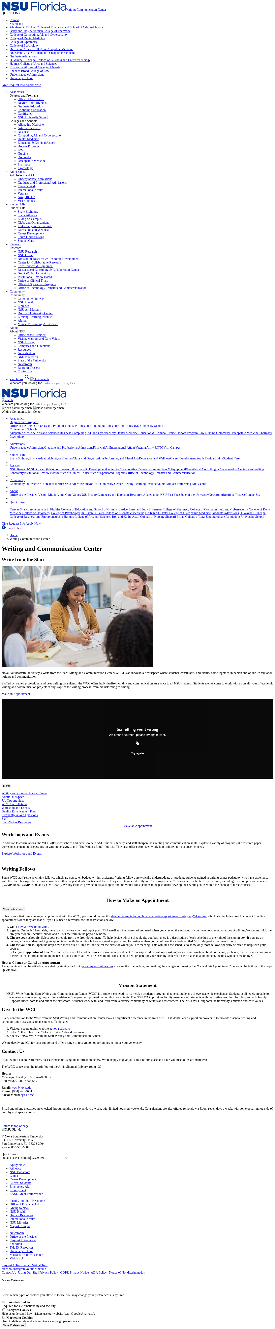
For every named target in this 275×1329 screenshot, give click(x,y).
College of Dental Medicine (27, 38)
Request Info (17, 85)
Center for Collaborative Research (39, 262)
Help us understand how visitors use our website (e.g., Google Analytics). (48, 1311)
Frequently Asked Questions (20, 815)
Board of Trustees (29, 367)
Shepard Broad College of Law (30, 71)
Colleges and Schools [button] (23, 429)
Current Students (20, 1183)
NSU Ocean (25, 255)
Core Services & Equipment (35, 266)
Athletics (15, 1168)
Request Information (23, 1240)
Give (5, 85)
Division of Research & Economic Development (48, 258)
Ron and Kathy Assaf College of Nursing (36, 67)
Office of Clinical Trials (33, 280)
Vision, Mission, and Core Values (39, 338)
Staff (5, 818)
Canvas (14, 20)
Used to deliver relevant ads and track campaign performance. (41, 1319)
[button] (29, 379)
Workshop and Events (16, 807)
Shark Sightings (28, 211)
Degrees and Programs (32, 102)
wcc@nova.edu (21, 1087)
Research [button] (15, 244)
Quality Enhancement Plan (19, 811)
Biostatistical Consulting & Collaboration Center (48, 269)
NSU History (26, 342)
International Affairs (30, 190)
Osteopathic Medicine (31, 160)
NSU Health (26, 302)
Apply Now (33, 85)
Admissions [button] (17, 171)
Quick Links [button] (18, 502)
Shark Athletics (27, 215)
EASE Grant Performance (26, 1194)
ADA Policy (99, 1272)
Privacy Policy (48, 1272)
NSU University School (33, 117)
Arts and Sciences (29, 128)
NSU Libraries (19, 1222)
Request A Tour (12, 1265)
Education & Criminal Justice (36, 142)
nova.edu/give (61, 1028)
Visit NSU (16, 1258)
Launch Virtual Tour (35, 1265)
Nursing (23, 153)
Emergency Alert (20, 1186)
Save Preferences (13, 1325)
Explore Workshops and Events (22, 853)
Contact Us (25, 371)
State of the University (32, 360)
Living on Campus (29, 219)
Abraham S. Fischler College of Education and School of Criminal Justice (56, 27)
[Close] (3, 1289)
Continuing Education (32, 110)
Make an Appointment (16, 694)
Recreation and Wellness (33, 229)
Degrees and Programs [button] (24, 422)
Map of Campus (20, 1226)
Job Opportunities (13, 800)
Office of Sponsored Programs (37, 284)
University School (21, 78)
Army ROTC (26, 197)
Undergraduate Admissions (27, 74)
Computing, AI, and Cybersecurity (40, 135)
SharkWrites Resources (16, 822)
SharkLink (16, 23)
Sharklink (16, 1244)
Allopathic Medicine (31, 124)
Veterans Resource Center (26, 1254)
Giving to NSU (19, 1208)
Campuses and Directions (34, 346)
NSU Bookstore (20, 1172)
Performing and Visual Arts (35, 226)
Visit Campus (26, 200)
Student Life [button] (17, 204)
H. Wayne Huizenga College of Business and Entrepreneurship (50, 60)
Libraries (23, 306)
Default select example (16, 1157)
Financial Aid (26, 186)
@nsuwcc (27, 1095)
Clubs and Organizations (33, 222)
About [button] (14, 327)
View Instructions (13, 909)
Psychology (25, 168)
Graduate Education (30, 106)
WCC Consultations (14, 804)
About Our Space (13, 797)
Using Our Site (27, 1272)
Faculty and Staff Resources (27, 1200)
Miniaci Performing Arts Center (38, 324)
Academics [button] (17, 92)
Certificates (25, 113)
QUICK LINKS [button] (12, 13)
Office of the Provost (31, 99)
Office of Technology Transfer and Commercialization (52, 288)
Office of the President (32, 335)
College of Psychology (24, 45)
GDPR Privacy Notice (74, 1272)
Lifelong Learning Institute (35, 317)
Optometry (24, 157)
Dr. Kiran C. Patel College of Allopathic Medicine (41, 49)
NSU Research (27, 251)
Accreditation (26, 353)
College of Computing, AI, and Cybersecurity (39, 34)
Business (23, 131)
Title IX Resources (21, 1247)
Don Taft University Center (35, 313)
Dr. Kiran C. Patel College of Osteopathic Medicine (42, 52)
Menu (6, 785)
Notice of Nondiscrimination (127, 1272)
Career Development (31, 233)
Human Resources (21, 1215)
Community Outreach (31, 298)
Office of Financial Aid (24, 1204)
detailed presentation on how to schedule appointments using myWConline (158, 916)
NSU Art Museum (29, 309)
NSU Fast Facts (28, 356)
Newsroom (25, 364)
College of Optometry (23, 42)
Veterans (23, 193)
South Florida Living (31, 237)
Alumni (22, 320)
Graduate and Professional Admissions (42, 182)
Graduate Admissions (23, 56)
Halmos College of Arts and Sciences (33, 63)
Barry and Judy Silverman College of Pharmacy (40, 31)
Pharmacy (24, 164)
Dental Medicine (28, 139)
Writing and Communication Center (24, 793)
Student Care (26, 240)
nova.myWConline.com (33, 926)
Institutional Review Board (35, 277)
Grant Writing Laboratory (34, 273)
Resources (24, 349)
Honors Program (28, 146)
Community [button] (17, 291)
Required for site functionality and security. (29, 1304)
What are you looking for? (27, 383)
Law (21, 150)
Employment (18, 1190)
